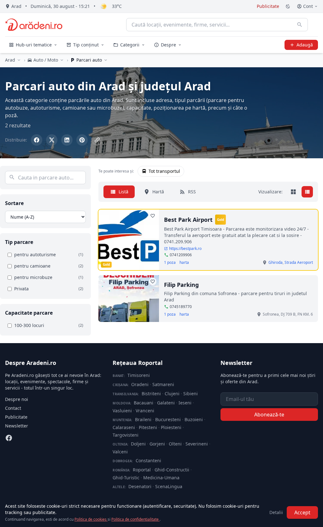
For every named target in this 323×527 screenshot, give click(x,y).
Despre (168, 45)
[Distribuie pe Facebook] (36, 140)
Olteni (175, 444)
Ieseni (185, 403)
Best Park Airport (188, 219)
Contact (13, 408)
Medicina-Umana (161, 478)
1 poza (170, 262)
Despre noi (16, 399)
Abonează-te (269, 414)
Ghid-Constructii (172, 470)
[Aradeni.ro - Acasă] (33, 24)
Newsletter (16, 426)
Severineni (196, 444)
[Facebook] (9, 438)
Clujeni (172, 394)
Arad (10, 60)
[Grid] (293, 191)
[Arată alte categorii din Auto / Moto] (62, 60)
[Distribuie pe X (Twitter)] (51, 140)
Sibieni (190, 394)
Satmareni (163, 384)
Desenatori (139, 486)
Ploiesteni (171, 427)
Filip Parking (181, 284)
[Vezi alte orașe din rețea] (19, 60)
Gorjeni (157, 444)
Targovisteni (125, 435)
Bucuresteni (168, 419)
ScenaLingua (168, 486)
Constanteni (148, 460)
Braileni (143, 419)
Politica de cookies (91, 519)
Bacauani (143, 403)
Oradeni (140, 384)
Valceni (120, 452)
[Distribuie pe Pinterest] (82, 140)
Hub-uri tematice (34, 45)
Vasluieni (122, 411)
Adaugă (305, 45)
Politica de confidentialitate (135, 519)
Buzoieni (194, 419)
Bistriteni (151, 394)
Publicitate (268, 6)
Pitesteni (148, 427)
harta (184, 262)
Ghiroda (275, 262)
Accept (302, 512)
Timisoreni (138, 375)
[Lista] (307, 191)
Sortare (14, 203)
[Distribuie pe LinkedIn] (67, 140)
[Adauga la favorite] (152, 216)
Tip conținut (86, 45)
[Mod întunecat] (288, 6)
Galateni (166, 403)
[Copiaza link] (97, 140)
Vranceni (145, 411)
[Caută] (299, 24)
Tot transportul (164, 171)
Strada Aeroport (299, 262)
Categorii (129, 45)
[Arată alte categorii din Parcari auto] (106, 60)
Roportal (142, 470)
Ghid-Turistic (126, 478)
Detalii (276, 512)
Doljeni (138, 444)
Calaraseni (124, 427)
